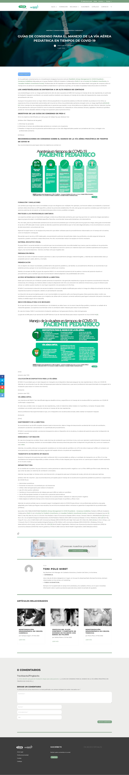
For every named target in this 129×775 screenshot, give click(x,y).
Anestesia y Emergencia (75, 30)
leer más (22, 640)
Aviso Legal (20, 752)
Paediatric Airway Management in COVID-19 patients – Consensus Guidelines (65, 511)
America (100, 1)
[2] (106, 103)
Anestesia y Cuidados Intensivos (56, 30)
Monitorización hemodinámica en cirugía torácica (97, 631)
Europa (108, 1)
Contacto (104, 7)
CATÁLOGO (95, 7)
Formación (63, 7)
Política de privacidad (22, 755)
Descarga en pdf (24, 74)
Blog (53, 7)
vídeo (23, 444)
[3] (108, 103)
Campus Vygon (26, 635)
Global (95, 1)
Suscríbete (85, 7)
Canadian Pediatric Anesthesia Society (31, 83)
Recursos (73, 7)
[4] (19, 105)
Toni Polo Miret (67, 45)
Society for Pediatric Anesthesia (95, 81)
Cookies (19, 758)
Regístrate (54, 757)
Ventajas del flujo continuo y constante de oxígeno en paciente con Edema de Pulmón (64, 632)
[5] (97, 314)
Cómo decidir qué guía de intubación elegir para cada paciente (39, 679)
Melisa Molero (59, 637)
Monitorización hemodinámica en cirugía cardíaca (31, 631)
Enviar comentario (105, 721)
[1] (104, 103)
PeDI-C (77, 81)
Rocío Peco (91, 635)
